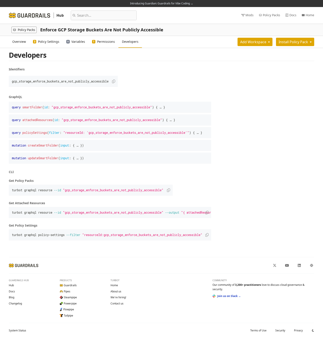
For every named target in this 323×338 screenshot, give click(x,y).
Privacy (298, 330)
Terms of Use (258, 330)
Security (280, 330)
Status (17, 330)
